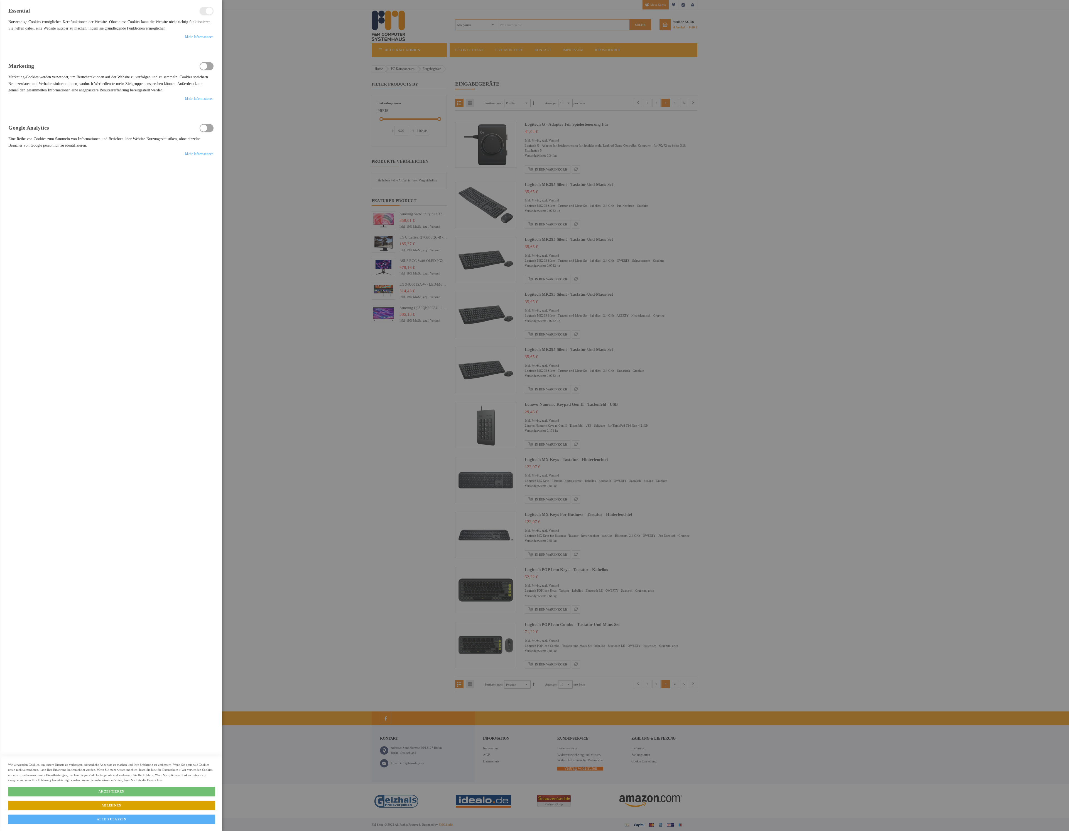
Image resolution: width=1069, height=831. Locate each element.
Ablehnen (112, 805)
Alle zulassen (112, 819)
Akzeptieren (112, 791)
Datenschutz (170, 769)
